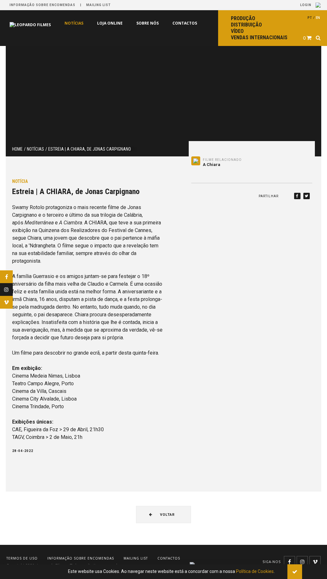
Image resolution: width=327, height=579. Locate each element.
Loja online (110, 23)
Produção (243, 18)
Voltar (167, 515)
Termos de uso (22, 558)
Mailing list (98, 5)
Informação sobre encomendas (42, 5)
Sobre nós (147, 23)
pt (310, 17)
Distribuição (246, 25)
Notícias (74, 23)
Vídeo (237, 31)
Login (306, 5)
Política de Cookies (255, 571)
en (318, 17)
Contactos (184, 23)
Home (17, 149)
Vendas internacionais (259, 37)
